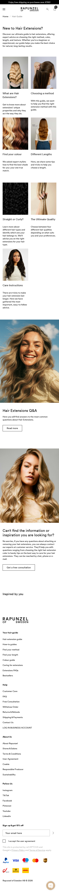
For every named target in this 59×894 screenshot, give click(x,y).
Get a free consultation (19, 567)
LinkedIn (7, 816)
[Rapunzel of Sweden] (29, 9)
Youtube (6, 810)
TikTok (6, 795)
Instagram (7, 790)
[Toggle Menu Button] (4, 9)
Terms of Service (37, 850)
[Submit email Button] (53, 833)
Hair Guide (17, 16)
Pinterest (7, 805)
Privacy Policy (18, 850)
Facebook (7, 800)
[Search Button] (47, 9)
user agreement (27, 841)
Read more (12, 428)
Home (5, 16)
